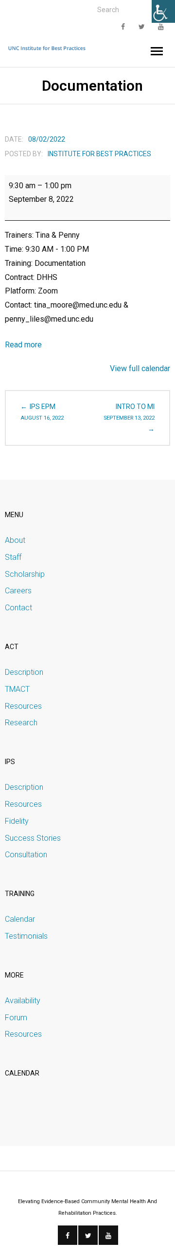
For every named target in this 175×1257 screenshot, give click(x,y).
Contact (18, 607)
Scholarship (25, 574)
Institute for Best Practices (99, 154)
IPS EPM (42, 412)
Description (24, 672)
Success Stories (33, 838)
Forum (16, 1017)
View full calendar (140, 368)
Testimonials (26, 936)
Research (21, 722)
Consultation (26, 854)
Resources (23, 706)
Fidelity (17, 821)
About (15, 540)
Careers (18, 590)
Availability (22, 1000)
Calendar (20, 919)
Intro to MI (129, 412)
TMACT (17, 689)
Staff (13, 557)
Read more (23, 344)
